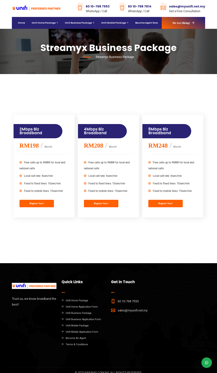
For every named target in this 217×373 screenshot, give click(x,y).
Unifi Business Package (78, 22)
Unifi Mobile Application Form (82, 331)
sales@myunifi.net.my (187, 6)
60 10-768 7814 (139, 6)
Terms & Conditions (77, 344)
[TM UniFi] (37, 8)
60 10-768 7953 (98, 6)
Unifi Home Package (44, 22)
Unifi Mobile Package (113, 22)
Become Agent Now (146, 22)
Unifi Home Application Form (82, 306)
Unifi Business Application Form (83, 319)
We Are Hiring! (181, 23)
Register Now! (36, 203)
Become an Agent (76, 338)
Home (21, 22)
